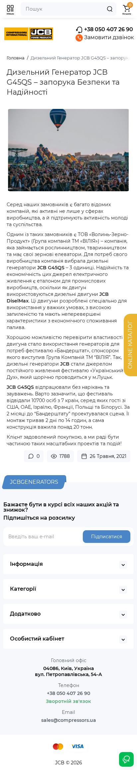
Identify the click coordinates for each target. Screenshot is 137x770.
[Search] (109, 9)
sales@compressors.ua (68, 720)
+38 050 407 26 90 (108, 29)
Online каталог (130, 345)
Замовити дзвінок (108, 37)
